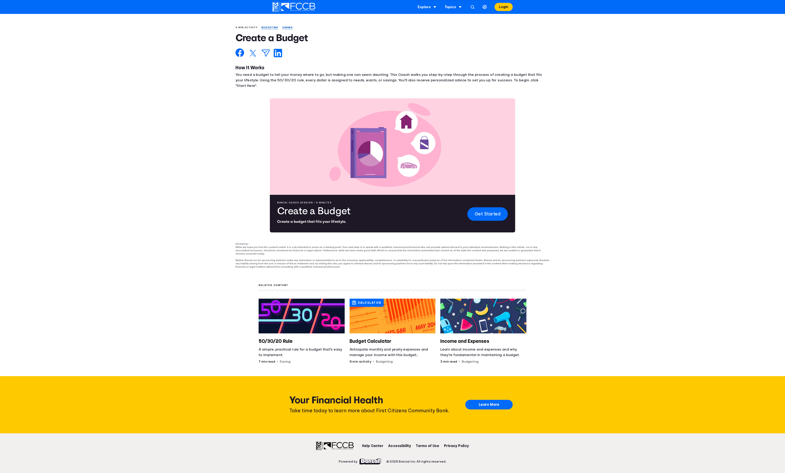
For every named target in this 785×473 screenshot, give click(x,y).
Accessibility (399, 443)
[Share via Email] (265, 53)
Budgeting (271, 27)
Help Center (372, 443)
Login (503, 6)
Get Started (487, 214)
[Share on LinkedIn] (278, 53)
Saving (289, 27)
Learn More (489, 401)
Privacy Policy (456, 443)
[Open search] (471, 7)
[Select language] (484, 7)
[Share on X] (253, 53)
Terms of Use (427, 443)
